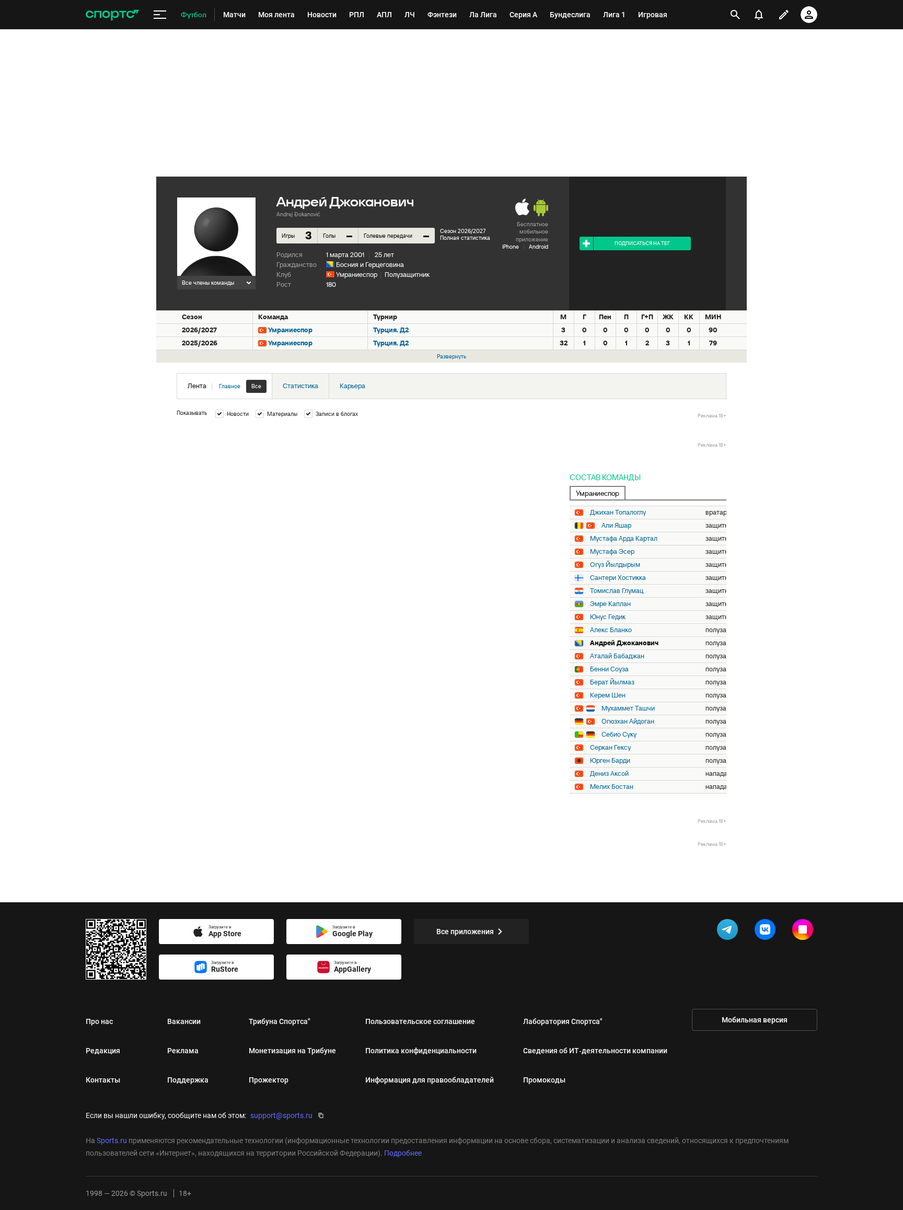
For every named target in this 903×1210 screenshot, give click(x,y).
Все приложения (465, 931)
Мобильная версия (755, 1020)
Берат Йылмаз (612, 682)
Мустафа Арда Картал (623, 538)
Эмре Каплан (610, 604)
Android (538, 246)
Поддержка (188, 1080)
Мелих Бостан (611, 787)
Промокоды (544, 1080)
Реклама (183, 1050)
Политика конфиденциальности (421, 1050)
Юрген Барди (610, 761)
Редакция (103, 1050)
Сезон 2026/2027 (462, 231)
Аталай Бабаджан (617, 656)
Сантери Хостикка (618, 578)
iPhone (510, 246)
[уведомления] (758, 14)
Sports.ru (112, 1140)
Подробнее (403, 1153)
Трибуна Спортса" (279, 1021)
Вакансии (184, 1021)
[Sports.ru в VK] (767, 931)
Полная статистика (465, 237)
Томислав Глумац (616, 591)
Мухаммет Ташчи (628, 708)
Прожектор (268, 1080)
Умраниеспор (356, 274)
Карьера (352, 385)
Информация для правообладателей (429, 1080)
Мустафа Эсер (612, 552)
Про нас (99, 1021)
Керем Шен (608, 695)
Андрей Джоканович (624, 643)
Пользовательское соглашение (420, 1021)
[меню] (159, 15)
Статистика (300, 385)
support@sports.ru (281, 1115)
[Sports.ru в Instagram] (804, 931)
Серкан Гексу (610, 747)
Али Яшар (616, 525)
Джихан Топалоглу (618, 512)
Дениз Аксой (609, 774)
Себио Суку (618, 734)
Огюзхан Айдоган (627, 721)
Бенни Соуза (609, 669)
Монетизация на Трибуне (292, 1050)
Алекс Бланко (611, 630)
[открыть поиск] (735, 14)
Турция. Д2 (391, 329)
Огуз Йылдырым (615, 565)
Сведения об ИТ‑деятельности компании (595, 1050)
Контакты (103, 1080)
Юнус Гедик (608, 617)
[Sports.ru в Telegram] (729, 931)
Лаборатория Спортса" (563, 1021)
